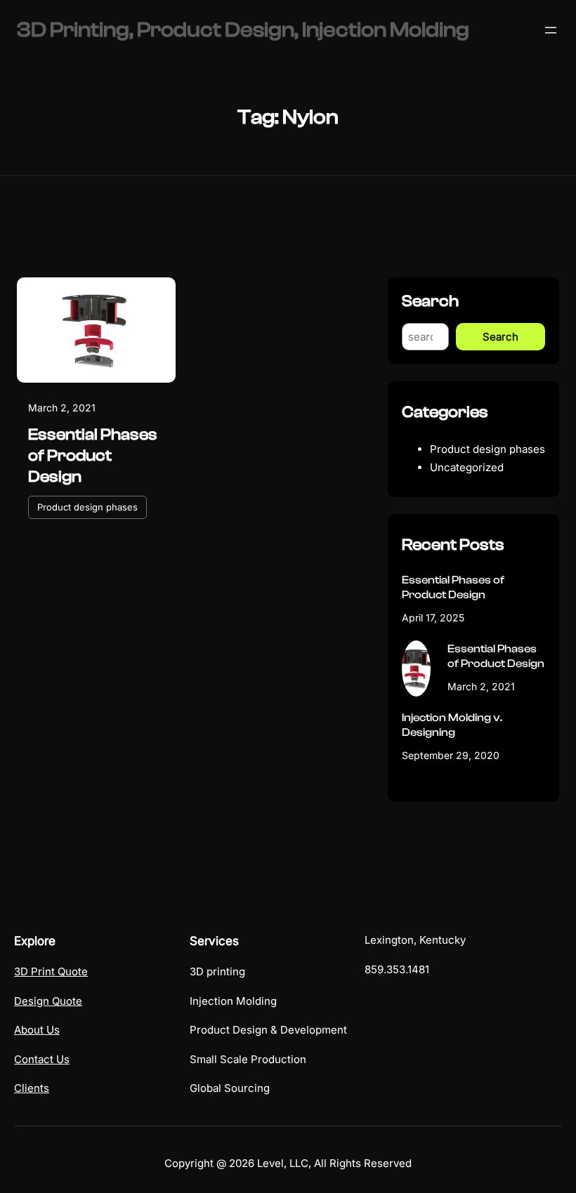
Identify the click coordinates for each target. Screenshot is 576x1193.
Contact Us (42, 1059)
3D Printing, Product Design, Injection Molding (243, 30)
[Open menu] (550, 30)
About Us (37, 1029)
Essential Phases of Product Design (92, 456)
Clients (31, 1088)
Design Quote (48, 1001)
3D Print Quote (51, 971)
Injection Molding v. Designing (452, 725)
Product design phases (87, 507)
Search (500, 336)
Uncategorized (467, 467)
